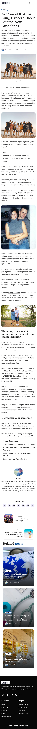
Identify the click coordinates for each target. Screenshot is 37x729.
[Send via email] (27, 505)
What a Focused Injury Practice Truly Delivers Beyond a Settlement (16, 577)
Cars (3, 713)
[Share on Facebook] (9, 505)
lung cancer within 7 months (21, 259)
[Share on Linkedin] (23, 505)
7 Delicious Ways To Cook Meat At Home (19, 444)
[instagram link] (16, 694)
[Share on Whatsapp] (18, 505)
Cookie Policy (23, 708)
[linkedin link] (12, 694)
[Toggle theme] (30, 2)
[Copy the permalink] (32, 505)
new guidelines (14, 293)
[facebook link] (7, 694)
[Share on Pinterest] (13, 505)
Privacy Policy (23, 704)
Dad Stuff (4, 708)
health (14, 360)
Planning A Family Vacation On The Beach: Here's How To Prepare (13, 534)
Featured (4, 710)
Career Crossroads (10, 441)
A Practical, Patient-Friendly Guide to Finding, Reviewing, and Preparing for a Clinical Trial (18, 618)
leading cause (21, 405)
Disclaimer (22, 710)
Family (3, 704)
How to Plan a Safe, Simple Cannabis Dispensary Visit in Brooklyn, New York (16, 659)
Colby (7, 50)
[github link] (20, 694)
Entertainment (6, 716)
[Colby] (2, 50)
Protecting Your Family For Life (15, 459)
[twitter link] (3, 694)
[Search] (26, 2)
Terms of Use (23, 713)
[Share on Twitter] (4, 505)
